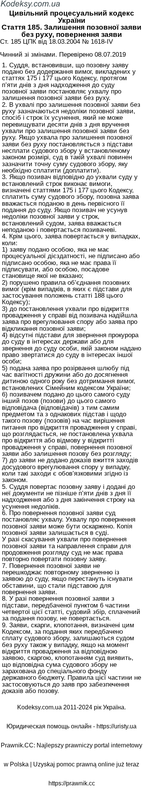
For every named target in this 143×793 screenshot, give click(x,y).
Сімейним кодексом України (87, 388)
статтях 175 (19, 78)
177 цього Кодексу (69, 78)
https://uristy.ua (116, 726)
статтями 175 (53, 190)
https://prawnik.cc (71, 783)
